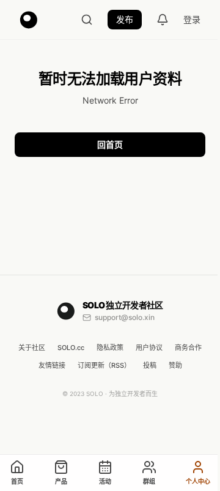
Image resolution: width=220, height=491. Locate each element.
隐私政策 (110, 348)
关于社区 (31, 348)
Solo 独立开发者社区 (122, 305)
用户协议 (149, 348)
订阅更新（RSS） (104, 365)
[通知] (163, 20)
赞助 (175, 365)
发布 (124, 19)
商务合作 (188, 348)
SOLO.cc (70, 348)
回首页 (110, 144)
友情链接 (51, 365)
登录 (191, 19)
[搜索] (87, 20)
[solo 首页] (29, 19)
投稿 (149, 365)
